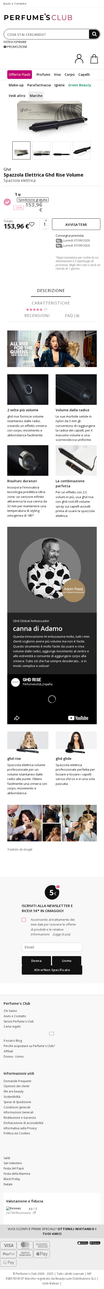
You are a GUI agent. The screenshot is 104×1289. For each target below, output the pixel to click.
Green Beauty (79, 85)
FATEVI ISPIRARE (15, 42)
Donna (36, 961)
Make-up (16, 85)
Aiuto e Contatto (14, 3)
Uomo (67, 961)
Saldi (7, 1158)
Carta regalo (12, 1026)
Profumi (43, 74)
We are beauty (13, 1091)
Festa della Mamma (17, 1174)
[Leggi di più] (61, 934)
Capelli (84, 74)
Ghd (7, 169)
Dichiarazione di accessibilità (23, 1123)
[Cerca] (94, 34)
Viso (57, 74)
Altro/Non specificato (52, 970)
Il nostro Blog (13, 1041)
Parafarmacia (39, 85)
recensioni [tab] (37, 315)
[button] (52, 1034)
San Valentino (13, 1163)
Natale (8, 1184)
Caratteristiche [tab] (51, 303)
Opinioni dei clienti (16, 1086)
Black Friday (12, 1179)
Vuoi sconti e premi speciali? (52, 1231)
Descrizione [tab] (51, 290)
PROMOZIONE (16, 46)
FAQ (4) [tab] (72, 315)
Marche (36, 95)
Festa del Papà (14, 1168)
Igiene (59, 85)
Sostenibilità (12, 1097)
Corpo (70, 74)
